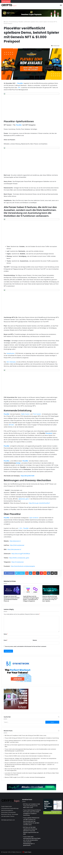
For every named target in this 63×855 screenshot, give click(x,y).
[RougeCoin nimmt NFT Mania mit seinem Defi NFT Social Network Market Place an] (12, 590)
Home (6, 21)
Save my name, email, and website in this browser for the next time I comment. (25, 646)
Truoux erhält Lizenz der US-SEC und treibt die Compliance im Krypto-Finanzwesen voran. (28, 753)
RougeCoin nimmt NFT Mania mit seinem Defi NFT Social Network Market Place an (12, 598)
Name (6, 634)
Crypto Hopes (27, 852)
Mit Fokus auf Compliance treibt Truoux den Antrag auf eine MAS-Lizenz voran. (26, 735)
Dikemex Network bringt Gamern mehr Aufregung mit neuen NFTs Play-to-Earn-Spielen (49, 598)
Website (35, 640)
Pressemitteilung (13, 21)
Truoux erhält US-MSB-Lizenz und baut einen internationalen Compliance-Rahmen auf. (28, 756)
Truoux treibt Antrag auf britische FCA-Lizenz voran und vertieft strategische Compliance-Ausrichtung (32, 738)
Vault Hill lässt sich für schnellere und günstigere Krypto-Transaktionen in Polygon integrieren (31, 598)
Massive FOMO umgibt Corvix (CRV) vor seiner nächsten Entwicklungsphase (25, 777)
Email (6, 640)
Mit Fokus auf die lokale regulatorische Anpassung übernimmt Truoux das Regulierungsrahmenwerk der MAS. (31, 831)
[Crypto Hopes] (9, 5)
